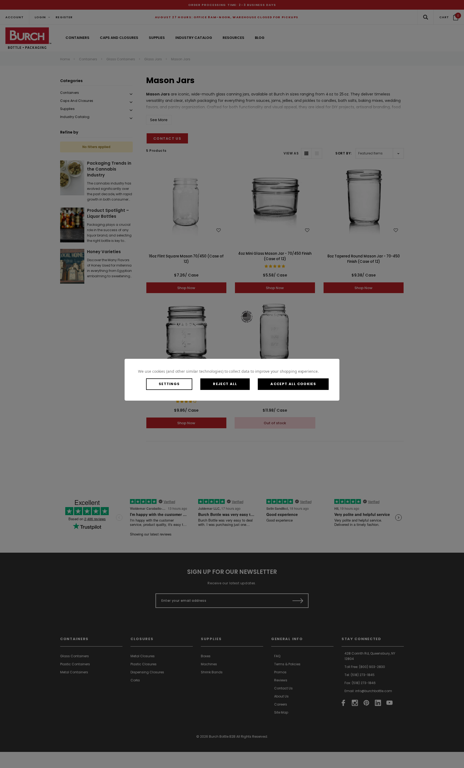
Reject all (225, 383)
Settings (169, 383)
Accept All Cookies (293, 383)
